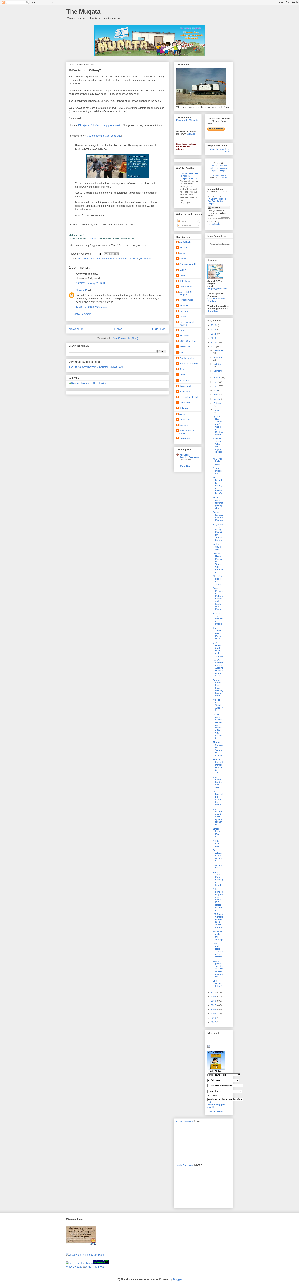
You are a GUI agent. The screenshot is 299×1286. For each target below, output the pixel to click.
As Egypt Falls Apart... (217, 461)
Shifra (182, 374)
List (209, 1102)
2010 (213, 992)
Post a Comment (82, 314)
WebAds (191, 134)
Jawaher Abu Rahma (102, 258)
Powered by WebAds (187, 120)
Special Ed (184, 391)
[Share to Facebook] (114, 253)
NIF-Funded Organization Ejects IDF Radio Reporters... (218, 899)
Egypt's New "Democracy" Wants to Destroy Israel (218, 425)
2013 (213, 338)
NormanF (81, 290)
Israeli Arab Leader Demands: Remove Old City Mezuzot (218, 726)
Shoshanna (185, 380)
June (216, 386)
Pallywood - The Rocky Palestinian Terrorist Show (218, 532)
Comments (185, 225)
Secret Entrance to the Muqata (218, 516)
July (216, 382)
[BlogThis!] (108, 253)
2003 (213, 1018)
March (217, 399)
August (217, 377)
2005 (213, 1013)
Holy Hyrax (184, 281)
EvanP (182, 270)
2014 (213, 334)
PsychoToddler (186, 358)
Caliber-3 (92, 239)
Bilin (86, 258)
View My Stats (74, 1266)
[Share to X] (111, 253)
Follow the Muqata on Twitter (219, 150)
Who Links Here (215, 1111)
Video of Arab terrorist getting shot (218, 502)
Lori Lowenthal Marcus (186, 323)
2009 (213, 996)
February (218, 403)
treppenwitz (185, 438)
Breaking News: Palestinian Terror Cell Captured (218, 562)
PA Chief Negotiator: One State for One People (217, 201)
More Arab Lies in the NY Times (218, 580)
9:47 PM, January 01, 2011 (90, 283)
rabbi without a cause (186, 432)
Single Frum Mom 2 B (217, 833)
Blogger (177, 1279)
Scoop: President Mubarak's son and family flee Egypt (218, 598)
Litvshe (182, 316)
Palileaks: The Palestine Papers (218, 618)
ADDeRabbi (185, 242)
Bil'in (80, 258)
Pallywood (146, 258)
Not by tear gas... (217, 843)
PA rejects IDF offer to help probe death (99, 125)
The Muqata (83, 11)
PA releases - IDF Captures (218, 855)
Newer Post (76, 329)
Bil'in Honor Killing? (217, 983)
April (216, 394)
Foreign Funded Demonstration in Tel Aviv (218, 766)
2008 (213, 1001)
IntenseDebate (213, 224)
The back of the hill (188, 397)
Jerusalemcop (186, 300)
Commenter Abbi (187, 264)
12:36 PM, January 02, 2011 (91, 307)
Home (118, 329)
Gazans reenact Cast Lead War (104, 135)
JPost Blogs (186, 466)
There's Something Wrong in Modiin (218, 749)
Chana (182, 258)
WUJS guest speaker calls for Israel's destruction (218, 969)
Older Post (159, 329)
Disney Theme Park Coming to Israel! (218, 878)
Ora (181, 352)
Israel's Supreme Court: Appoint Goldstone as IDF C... (218, 668)
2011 (213, 346)
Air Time (183, 247)
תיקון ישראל (184, 419)
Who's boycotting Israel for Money (218, 798)
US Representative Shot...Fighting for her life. (218, 816)
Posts (183, 221)
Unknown (184, 408)
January (217, 410)
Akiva (182, 253)
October (217, 364)
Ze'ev (182, 414)
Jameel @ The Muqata (186, 293)
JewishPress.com (184, 1121)
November (219, 357)
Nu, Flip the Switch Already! (218, 705)
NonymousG (185, 346)
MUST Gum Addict (188, 341)
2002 (213, 1022)
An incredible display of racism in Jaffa (218, 485)
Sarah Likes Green (188, 363)
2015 (213, 329)
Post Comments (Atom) (125, 338)
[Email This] (105, 253)
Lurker (182, 330)
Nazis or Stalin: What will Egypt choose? (217, 446)
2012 (213, 342)
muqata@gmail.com (217, 288)
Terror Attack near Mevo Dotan (217, 633)
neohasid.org (222, 177)
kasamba (183, 425)
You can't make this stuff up (218, 935)
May (216, 390)
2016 (213, 325)
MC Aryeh (184, 335)
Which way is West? (217, 547)
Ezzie (182, 275)
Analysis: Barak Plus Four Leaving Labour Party (218, 688)
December (219, 350)
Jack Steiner (185, 286)
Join (209, 1107)
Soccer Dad (185, 386)
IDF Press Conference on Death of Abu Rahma (218, 921)
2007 (213, 1005)
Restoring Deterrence (189, 457)
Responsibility (217, 866)
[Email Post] (99, 253)
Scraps (182, 369)
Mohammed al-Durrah (127, 258)
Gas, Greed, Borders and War (218, 782)
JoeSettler (184, 305)
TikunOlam (184, 402)
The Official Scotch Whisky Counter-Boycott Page (96, 367)
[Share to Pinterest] (117, 253)
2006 (213, 1009)
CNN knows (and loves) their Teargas (218, 649)
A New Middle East (217, 471)
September (219, 371)
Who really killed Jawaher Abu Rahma (218, 950)
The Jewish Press (189, 173)
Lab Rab (183, 311)
